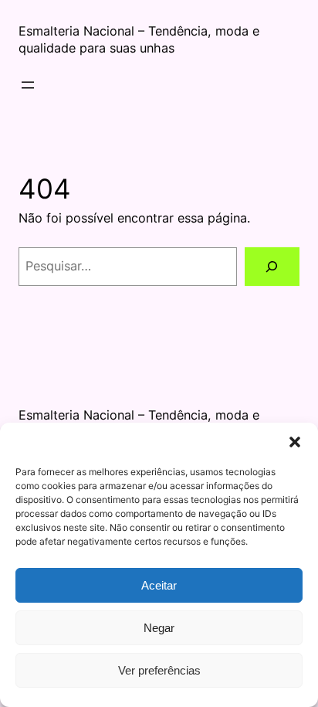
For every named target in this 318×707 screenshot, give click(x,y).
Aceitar (159, 585)
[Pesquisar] (272, 266)
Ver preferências (159, 670)
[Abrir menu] (28, 85)
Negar (159, 627)
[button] (295, 442)
